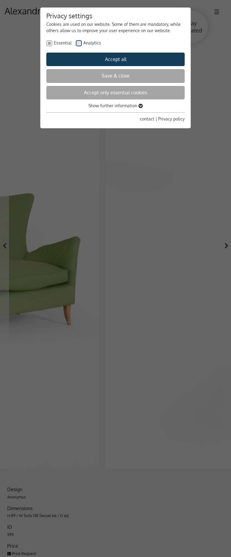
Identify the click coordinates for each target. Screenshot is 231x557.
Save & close (116, 76)
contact (147, 118)
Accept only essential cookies (115, 93)
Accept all (115, 59)
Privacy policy (171, 118)
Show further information (113, 105)
